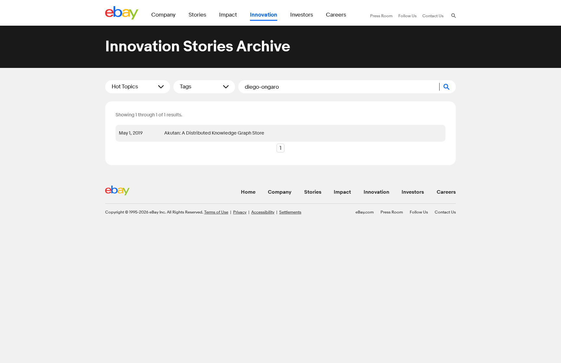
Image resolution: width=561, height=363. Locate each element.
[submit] (448, 86)
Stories (312, 192)
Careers (446, 192)
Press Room (391, 211)
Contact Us (445, 211)
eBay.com (364, 211)
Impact (342, 192)
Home (248, 192)
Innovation (376, 192)
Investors (413, 192)
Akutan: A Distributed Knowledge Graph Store (214, 133)
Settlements (290, 211)
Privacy (239, 211)
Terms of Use (216, 211)
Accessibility (262, 211)
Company (280, 192)
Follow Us (419, 211)
